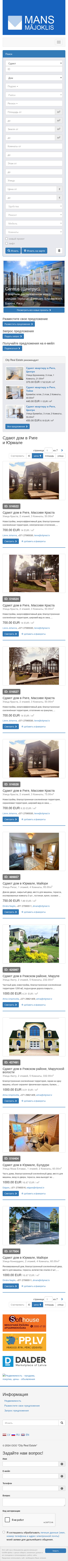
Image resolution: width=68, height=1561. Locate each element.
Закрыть (55, 1550)
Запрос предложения (16, 1410)
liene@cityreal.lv (42, 535)
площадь (49, 455)
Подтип (12, 86)
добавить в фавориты (35, 541)
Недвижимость (12, 1400)
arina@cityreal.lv (44, 998)
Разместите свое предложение (22, 1405)
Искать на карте (35, 250)
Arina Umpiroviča (11, 998)
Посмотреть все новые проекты (33, 309)
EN (27, 1434)
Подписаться (11, 348)
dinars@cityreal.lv (41, 905)
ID (29, 455)
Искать (14, 250)
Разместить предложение (18, 323)
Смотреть (10, 541)
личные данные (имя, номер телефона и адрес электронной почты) (36, 1534)
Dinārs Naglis (9, 905)
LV (8, 1434)
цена (36, 455)
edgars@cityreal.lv (35, 1187)
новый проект (16, 238)
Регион (12, 103)
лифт (12, 243)
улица (60, 455)
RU (18, 1434)
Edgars (6, 1187)
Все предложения (16, 426)
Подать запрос (12, 336)
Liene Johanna (10, 535)
